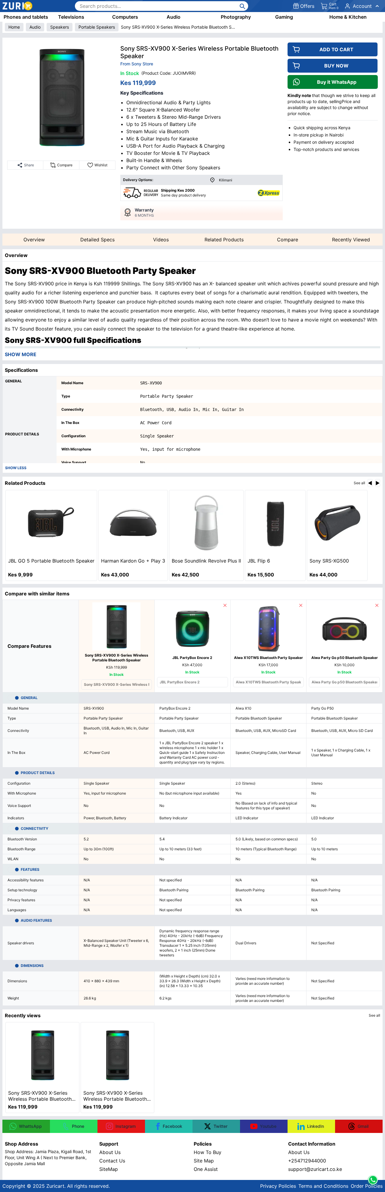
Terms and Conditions (323, 1186)
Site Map (204, 1161)
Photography (236, 17)
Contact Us (112, 1161)
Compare (287, 240)
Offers (307, 6)
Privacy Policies (278, 1186)
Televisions (71, 17)
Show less (15, 468)
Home (14, 27)
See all (359, 483)
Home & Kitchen (348, 17)
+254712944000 (307, 1161)
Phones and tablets (26, 17)
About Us (110, 1152)
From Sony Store (136, 63)
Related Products (224, 240)
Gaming (284, 17)
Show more (20, 354)
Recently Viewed (351, 240)
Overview (34, 240)
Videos (161, 240)
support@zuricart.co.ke (315, 1169)
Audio (173, 17)
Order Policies (367, 1186)
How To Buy (207, 1152)
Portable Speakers (97, 27)
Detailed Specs (97, 240)
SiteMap (108, 1169)
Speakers (59, 27)
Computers (125, 17)
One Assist (206, 1169)
